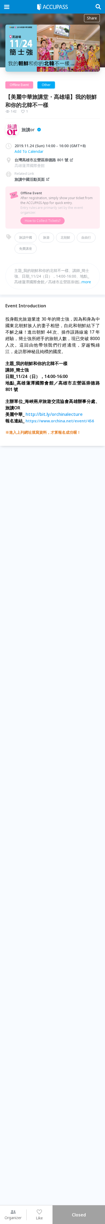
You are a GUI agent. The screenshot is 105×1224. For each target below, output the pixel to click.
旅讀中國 (25, 237)
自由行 (86, 237)
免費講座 (25, 248)
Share (92, 18)
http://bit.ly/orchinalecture (54, 414)
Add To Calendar (29, 151)
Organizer (13, 1217)
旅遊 (46, 237)
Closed (79, 1215)
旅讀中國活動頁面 (30, 179)
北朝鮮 (65, 237)
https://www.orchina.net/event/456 (60, 420)
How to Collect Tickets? (42, 220)
